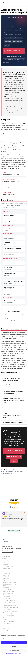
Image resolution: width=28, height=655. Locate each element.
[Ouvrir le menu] (24, 3)
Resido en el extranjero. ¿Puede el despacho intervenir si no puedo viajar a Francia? (13, 400)
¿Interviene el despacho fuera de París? (13, 422)
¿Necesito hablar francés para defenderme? (10, 386)
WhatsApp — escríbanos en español (13, 51)
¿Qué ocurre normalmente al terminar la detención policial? (13, 392)
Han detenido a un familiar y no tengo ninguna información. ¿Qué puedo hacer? (13, 415)
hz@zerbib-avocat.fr (7, 552)
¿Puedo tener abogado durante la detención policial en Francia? (11, 379)
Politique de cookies (10, 653)
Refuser (14, 646)
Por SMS (14, 461)
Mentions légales (18, 653)
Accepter (14, 642)
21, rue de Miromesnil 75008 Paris (11, 548)
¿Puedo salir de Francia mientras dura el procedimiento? (12, 408)
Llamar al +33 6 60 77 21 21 (14, 56)
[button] (26, 633)
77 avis (16, 504)
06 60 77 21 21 (6, 550)
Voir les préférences (14, 650)
